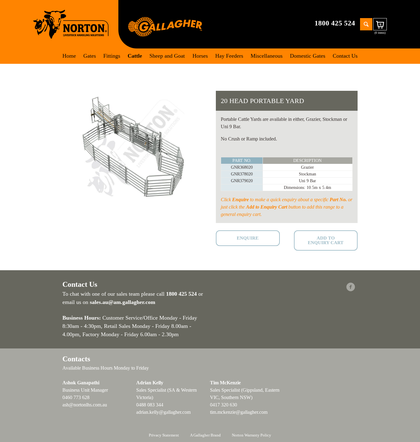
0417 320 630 (223, 404)
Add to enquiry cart (325, 240)
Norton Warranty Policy (251, 435)
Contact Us (345, 56)
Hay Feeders (229, 56)
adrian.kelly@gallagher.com (163, 412)
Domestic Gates (307, 56)
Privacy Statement (164, 435)
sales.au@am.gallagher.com (122, 302)
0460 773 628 (75, 397)
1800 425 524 (335, 23)
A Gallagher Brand (205, 435)
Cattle (135, 56)
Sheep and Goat (167, 56)
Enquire (248, 238)
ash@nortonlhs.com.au (84, 404)
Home (69, 56)
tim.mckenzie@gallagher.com (238, 412)
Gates (89, 56)
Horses (200, 56)
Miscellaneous (267, 56)
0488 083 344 (149, 404)
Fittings (111, 56)
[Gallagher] (165, 26)
